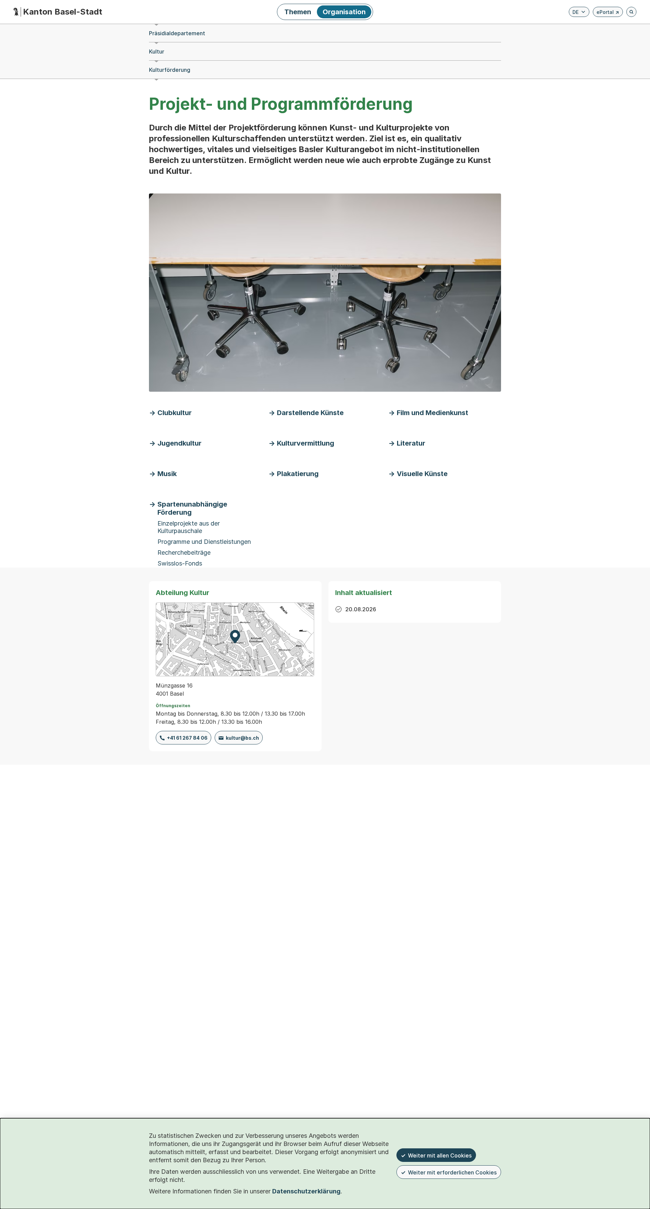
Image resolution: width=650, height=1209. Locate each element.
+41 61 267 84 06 (187, 738)
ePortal (608, 13)
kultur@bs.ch (242, 738)
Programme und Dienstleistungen (204, 541)
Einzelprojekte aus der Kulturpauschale (188, 527)
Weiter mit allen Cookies (440, 1155)
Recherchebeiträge (184, 552)
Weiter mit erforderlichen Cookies (452, 1172)
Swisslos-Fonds (179, 563)
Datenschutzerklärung (306, 1191)
